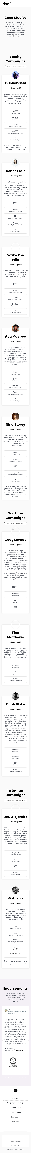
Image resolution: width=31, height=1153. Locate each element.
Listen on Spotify (15, 88)
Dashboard (15, 1117)
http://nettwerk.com (17, 1050)
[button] (27, 3)
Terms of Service (15, 1141)
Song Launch (15, 1098)
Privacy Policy (15, 1145)
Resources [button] (15, 1107)
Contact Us (15, 1137)
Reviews (15, 1122)
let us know (17, 36)
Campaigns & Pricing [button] (15, 1103)
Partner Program (15, 1112)
